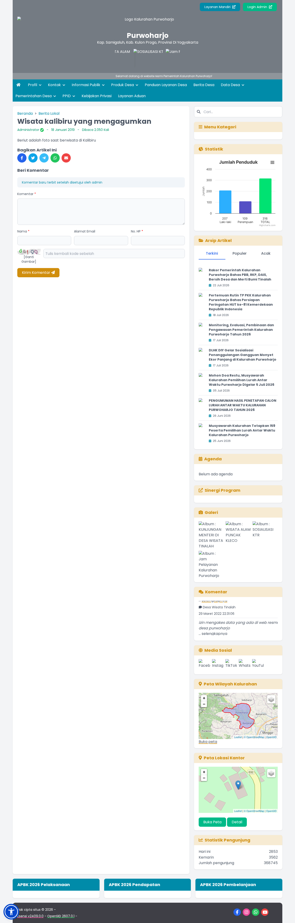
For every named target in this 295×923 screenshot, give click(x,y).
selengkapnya (214, 627)
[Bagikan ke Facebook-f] (22, 158)
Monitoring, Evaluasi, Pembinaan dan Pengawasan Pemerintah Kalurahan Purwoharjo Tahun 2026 (241, 330)
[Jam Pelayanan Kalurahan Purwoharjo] (168, 58)
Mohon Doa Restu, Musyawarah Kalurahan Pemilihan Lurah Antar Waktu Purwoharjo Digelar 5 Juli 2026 (241, 380)
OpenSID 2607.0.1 (60, 916)
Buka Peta (212, 822)
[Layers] (271, 699)
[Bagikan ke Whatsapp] (55, 158)
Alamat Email (84, 231)
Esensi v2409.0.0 (30, 916)
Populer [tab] (240, 253)
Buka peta (208, 741)
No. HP (137, 231)
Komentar (26, 194)
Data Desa (231, 84)
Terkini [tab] (212, 253)
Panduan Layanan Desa (166, 84)
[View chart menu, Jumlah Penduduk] (272, 162)
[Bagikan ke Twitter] (33, 158)
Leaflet (238, 737)
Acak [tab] (266, 253)
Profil (33, 84)
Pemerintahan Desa (34, 96)
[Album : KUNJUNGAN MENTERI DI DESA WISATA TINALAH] (211, 535)
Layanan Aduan (132, 96)
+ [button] (204, 698)
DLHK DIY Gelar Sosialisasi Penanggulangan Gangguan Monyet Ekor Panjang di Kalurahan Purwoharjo (242, 355)
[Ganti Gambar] (28, 259)
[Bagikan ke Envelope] (66, 158)
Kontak (55, 84)
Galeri (211, 512)
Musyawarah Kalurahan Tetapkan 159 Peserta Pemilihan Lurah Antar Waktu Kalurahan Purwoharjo (242, 430)
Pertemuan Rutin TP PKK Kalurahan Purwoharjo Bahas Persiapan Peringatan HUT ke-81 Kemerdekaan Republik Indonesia (241, 302)
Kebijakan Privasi (97, 96)
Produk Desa (123, 84)
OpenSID (271, 737)
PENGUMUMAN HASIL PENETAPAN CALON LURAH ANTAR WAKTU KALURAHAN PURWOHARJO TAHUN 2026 (242, 405)
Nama (23, 231)
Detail (237, 822)
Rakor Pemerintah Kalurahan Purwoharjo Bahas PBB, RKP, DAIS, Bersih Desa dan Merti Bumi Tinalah (240, 275)
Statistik (214, 149)
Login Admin (258, 7)
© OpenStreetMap (254, 737)
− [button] (204, 704)
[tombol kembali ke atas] (285, 913)
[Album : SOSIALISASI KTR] (265, 535)
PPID (67, 96)
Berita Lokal (48, 113)
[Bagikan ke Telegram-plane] (44, 158)
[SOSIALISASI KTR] (136, 58)
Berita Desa (203, 84)
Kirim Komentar (36, 272)
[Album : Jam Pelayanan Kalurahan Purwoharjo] (211, 565)
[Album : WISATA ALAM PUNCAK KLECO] (238, 535)
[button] (11, 911)
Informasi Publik (86, 84)
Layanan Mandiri (217, 7)
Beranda (25, 113)
